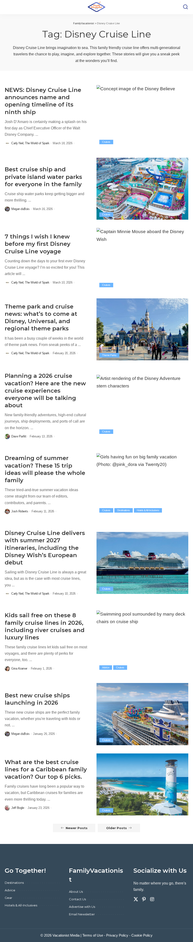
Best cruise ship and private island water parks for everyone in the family (43, 176)
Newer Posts (77, 828)
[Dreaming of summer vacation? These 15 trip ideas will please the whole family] (142, 484)
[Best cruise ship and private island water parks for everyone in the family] (142, 189)
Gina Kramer (19, 668)
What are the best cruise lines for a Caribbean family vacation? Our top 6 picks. (46, 769)
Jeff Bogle (17, 808)
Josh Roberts (19, 511)
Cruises (106, 141)
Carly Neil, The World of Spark (30, 143)
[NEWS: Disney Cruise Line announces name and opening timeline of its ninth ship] (142, 116)
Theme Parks (109, 355)
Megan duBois (20, 209)
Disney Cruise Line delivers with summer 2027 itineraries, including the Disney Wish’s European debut (45, 548)
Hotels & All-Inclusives (148, 510)
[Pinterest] (144, 899)
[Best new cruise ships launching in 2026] (142, 714)
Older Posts (116, 828)
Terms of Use (92, 935)
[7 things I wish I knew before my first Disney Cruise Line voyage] (142, 259)
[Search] (185, 7)
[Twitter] (135, 899)
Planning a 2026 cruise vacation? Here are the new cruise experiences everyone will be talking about (45, 390)
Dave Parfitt (18, 436)
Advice (105, 667)
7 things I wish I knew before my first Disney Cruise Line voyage (37, 244)
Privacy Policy (117, 935)
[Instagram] (152, 899)
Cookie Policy (142, 935)
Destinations (123, 510)
